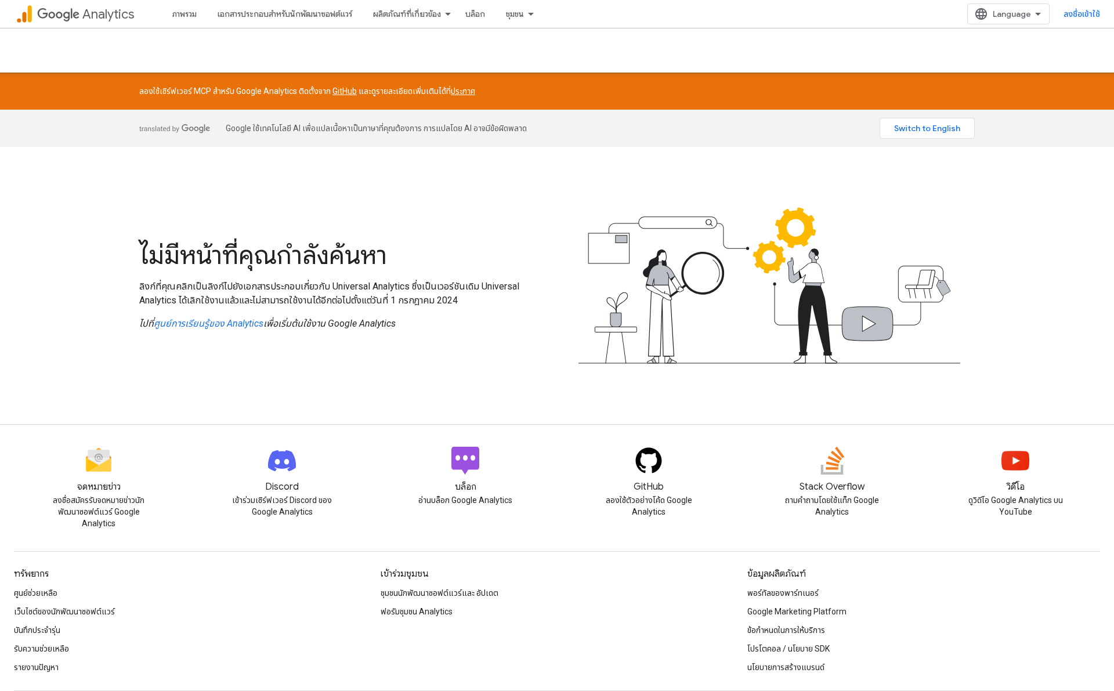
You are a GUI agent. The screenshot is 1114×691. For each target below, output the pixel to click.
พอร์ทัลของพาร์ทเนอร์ (783, 593)
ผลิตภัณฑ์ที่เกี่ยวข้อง (407, 14)
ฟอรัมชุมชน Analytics (417, 611)
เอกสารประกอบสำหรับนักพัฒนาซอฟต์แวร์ (285, 14)
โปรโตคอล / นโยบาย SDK (788, 648)
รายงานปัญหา (36, 667)
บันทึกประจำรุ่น (37, 630)
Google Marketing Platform (797, 611)
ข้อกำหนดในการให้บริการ (786, 630)
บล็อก (475, 14)
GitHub (344, 91)
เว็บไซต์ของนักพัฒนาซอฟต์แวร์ (64, 611)
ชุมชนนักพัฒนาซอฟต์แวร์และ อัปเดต (439, 593)
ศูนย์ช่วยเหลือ (35, 593)
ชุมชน (515, 14)
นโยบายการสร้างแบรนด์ (785, 667)
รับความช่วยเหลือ (41, 648)
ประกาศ (463, 91)
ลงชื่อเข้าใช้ (1082, 14)
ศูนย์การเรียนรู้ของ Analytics (208, 323)
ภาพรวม (184, 14)
